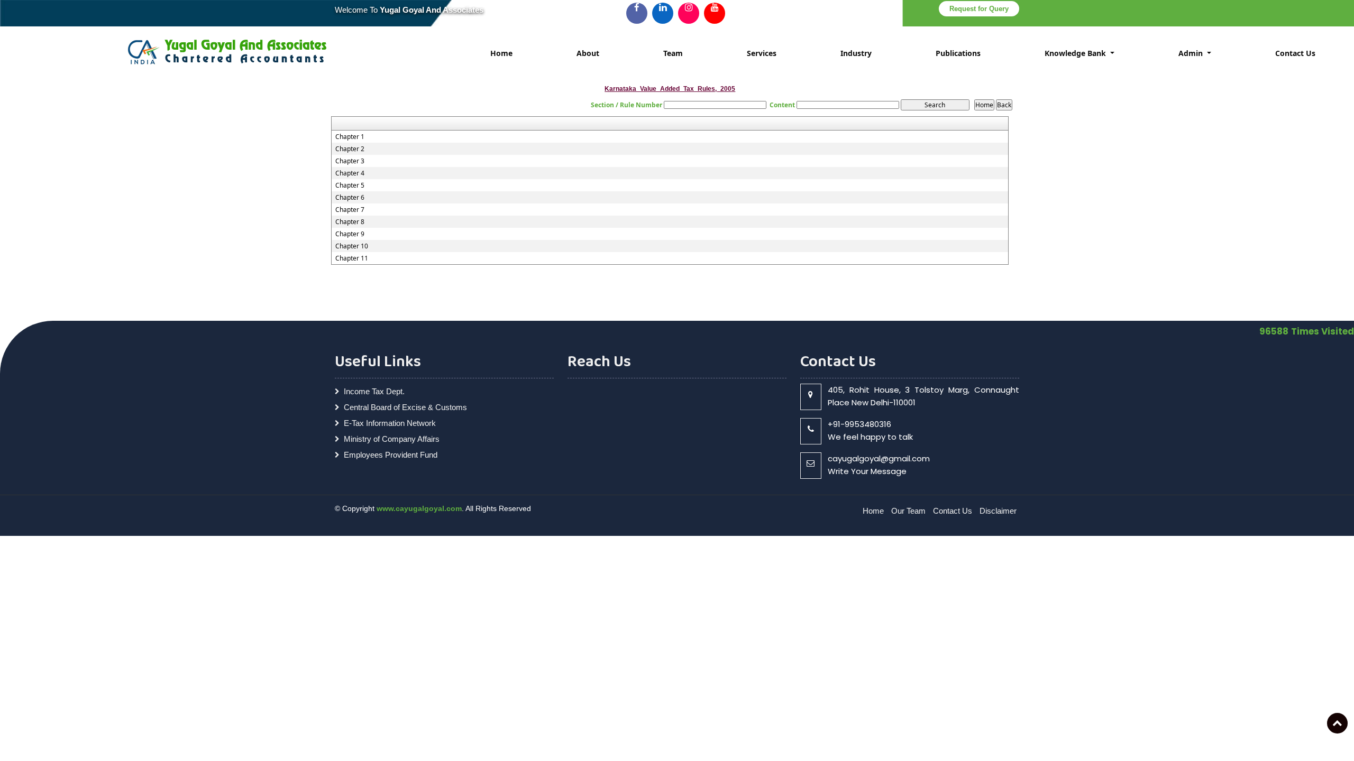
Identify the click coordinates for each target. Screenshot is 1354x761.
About (588, 53)
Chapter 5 (349, 185)
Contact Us (1295, 53)
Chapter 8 (349, 222)
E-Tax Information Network (390, 423)
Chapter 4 (349, 173)
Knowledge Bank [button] (1076, 53)
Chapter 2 (349, 149)
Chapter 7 (349, 210)
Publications (958, 53)
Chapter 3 (349, 161)
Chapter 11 (351, 258)
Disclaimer (998, 510)
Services (761, 53)
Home (501, 53)
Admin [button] (1191, 53)
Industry (856, 53)
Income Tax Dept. (374, 391)
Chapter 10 (351, 246)
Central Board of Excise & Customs (405, 407)
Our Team (908, 510)
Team (673, 53)
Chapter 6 (349, 197)
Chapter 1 (349, 137)
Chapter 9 (349, 234)
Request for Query (979, 9)
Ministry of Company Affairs (392, 438)
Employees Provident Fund (390, 454)
